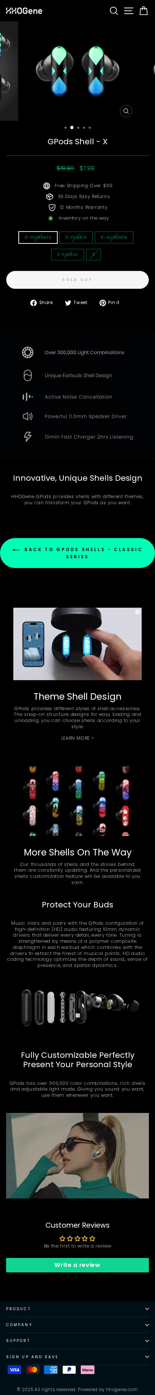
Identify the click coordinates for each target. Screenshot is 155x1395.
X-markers (38, 237)
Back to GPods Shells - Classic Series (82, 553)
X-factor (67, 254)
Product (18, 1309)
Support (18, 1340)
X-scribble (114, 237)
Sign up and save (32, 1357)
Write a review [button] (77, 1265)
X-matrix (76, 237)
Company (19, 1325)
